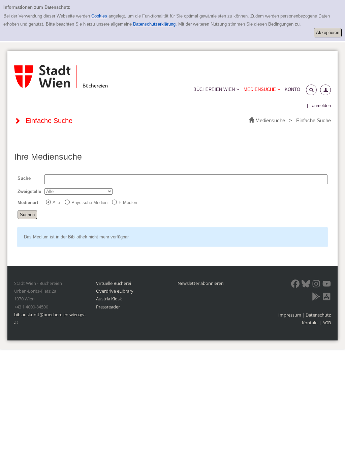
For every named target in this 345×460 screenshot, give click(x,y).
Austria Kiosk (109, 299)
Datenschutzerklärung (154, 24)
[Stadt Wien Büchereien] (61, 76)
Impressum (290, 315)
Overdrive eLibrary (114, 291)
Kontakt (310, 323)
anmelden (321, 105)
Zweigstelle (29, 191)
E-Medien (128, 202)
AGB (326, 323)
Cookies (99, 16)
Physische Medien (89, 202)
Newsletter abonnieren (201, 283)
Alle (56, 202)
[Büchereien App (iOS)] (326, 297)
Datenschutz (318, 315)
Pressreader (108, 307)
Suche (24, 178)
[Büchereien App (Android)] (316, 297)
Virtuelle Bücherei (113, 283)
